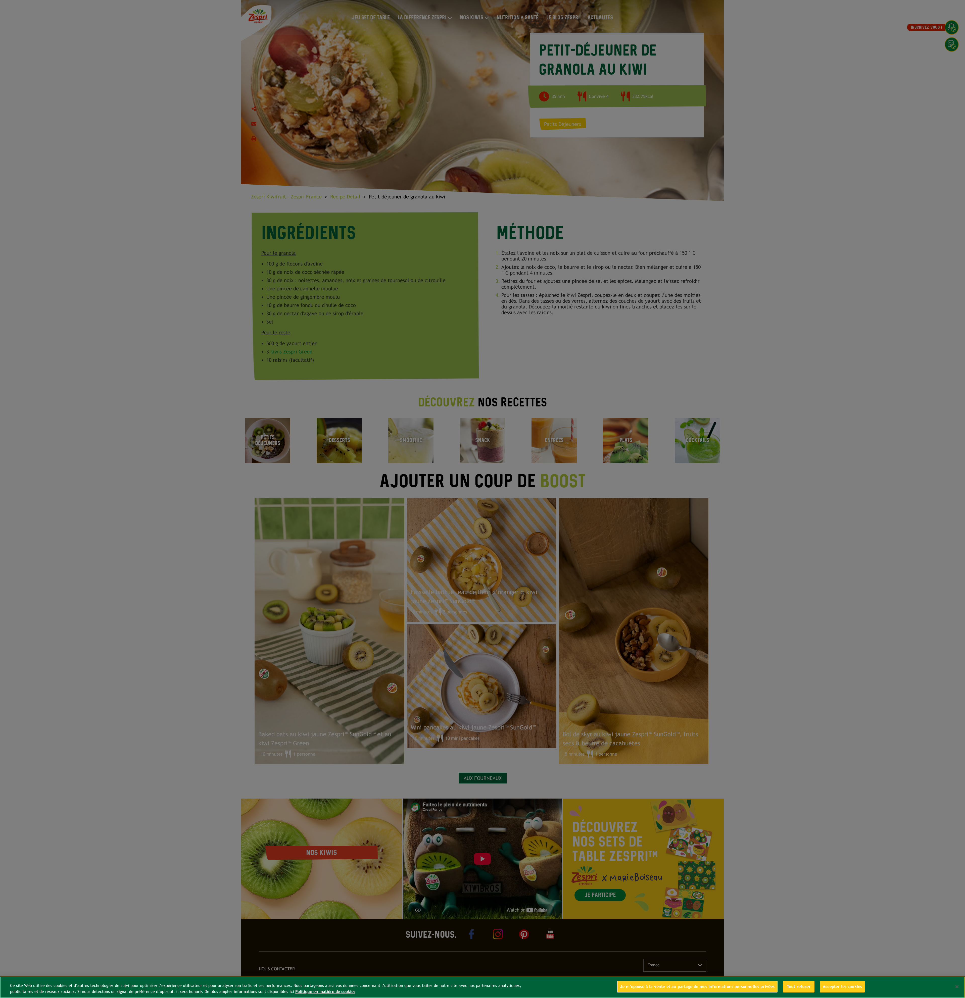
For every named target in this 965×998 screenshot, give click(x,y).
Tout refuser (799, 986)
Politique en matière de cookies (325, 991)
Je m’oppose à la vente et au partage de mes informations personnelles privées (697, 986)
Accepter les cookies (842, 986)
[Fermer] (956, 986)
